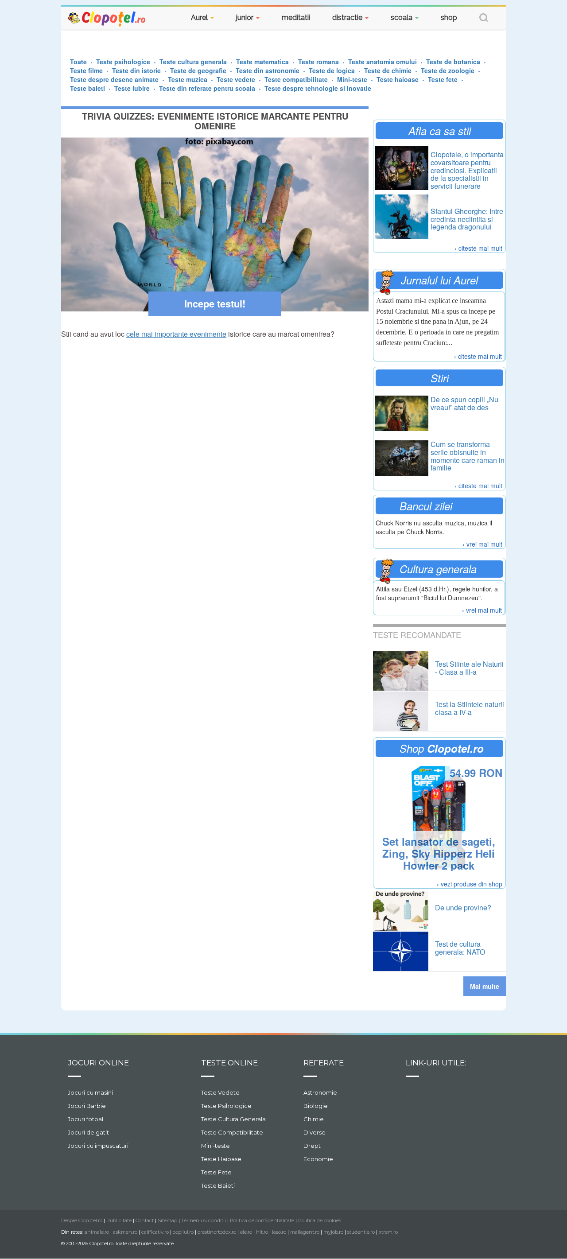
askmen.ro (125, 1232)
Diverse (314, 1132)
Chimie (313, 1119)
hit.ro (262, 1232)
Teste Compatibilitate (232, 1132)
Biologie (315, 1105)
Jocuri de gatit (88, 1132)
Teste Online (229, 1062)
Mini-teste (215, 1145)
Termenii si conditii (203, 1220)
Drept (312, 1145)
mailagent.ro (304, 1232)
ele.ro (246, 1232)
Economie (318, 1158)
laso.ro (279, 1232)
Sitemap (167, 1220)
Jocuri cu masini (90, 1092)
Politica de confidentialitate (262, 1220)
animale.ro (97, 1232)
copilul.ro (183, 1232)
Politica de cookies (319, 1220)
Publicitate (119, 1220)
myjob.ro (333, 1232)
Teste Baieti (218, 1185)
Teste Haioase (221, 1158)
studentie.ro (361, 1232)
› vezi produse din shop (469, 883)
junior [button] (245, 17)
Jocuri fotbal (85, 1119)
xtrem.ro (388, 1232)
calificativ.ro (155, 1232)
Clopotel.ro (107, 18)
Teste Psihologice (226, 1105)
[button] (484, 19)
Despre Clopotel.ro (81, 1220)
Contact (145, 1220)
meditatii (296, 17)
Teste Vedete (220, 1092)
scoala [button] (402, 17)
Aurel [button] (200, 17)
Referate (323, 1062)
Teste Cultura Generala (233, 1119)
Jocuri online (98, 1062)
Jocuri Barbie (87, 1105)
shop (449, 17)
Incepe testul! (214, 303)
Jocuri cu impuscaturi (98, 1145)
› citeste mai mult (478, 248)
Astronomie (320, 1092)
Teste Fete (216, 1172)
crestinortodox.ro (217, 1232)
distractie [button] (348, 17)
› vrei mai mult (482, 544)
